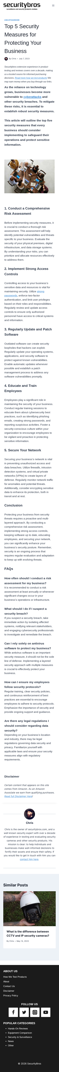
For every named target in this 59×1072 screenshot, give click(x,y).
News (11, 1041)
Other (11, 1045)
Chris (14, 58)
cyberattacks (32, 96)
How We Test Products (15, 977)
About (6, 981)
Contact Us (9, 986)
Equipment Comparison (20, 1033)
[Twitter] (24, 1012)
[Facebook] (13, 1012)
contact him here (29, 859)
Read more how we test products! (31, 78)
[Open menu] (53, 5)
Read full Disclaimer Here (18, 796)
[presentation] (29, 908)
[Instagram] (35, 1012)
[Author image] (6, 59)
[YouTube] (45, 1012)
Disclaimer (8, 991)
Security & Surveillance (20, 1037)
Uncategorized (12, 20)
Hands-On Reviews (18, 1028)
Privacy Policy (10, 995)
